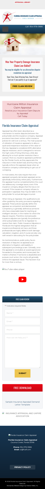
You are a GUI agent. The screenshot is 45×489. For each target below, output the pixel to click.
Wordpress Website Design (15, 485)
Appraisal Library (22, 2)
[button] (22, 86)
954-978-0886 (36, 26)
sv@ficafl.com (25, 450)
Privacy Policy (22, 467)
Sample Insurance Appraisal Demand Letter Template (23, 403)
